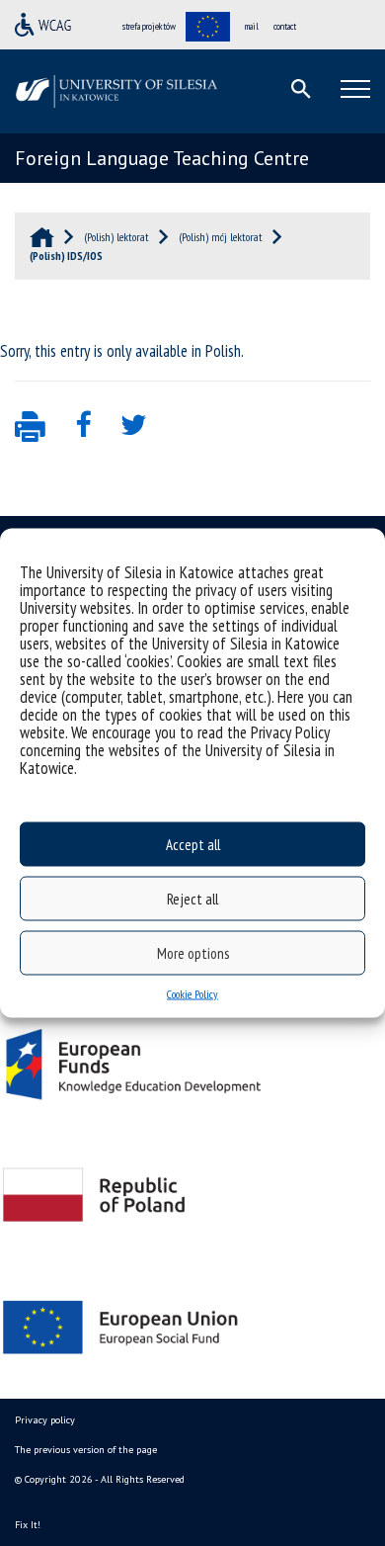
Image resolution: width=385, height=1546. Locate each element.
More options (193, 952)
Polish (223, 351)
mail (252, 26)
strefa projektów (149, 26)
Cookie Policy (192, 994)
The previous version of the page (86, 1449)
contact (284, 26)
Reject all (192, 898)
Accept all (193, 843)
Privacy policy (45, 1420)
